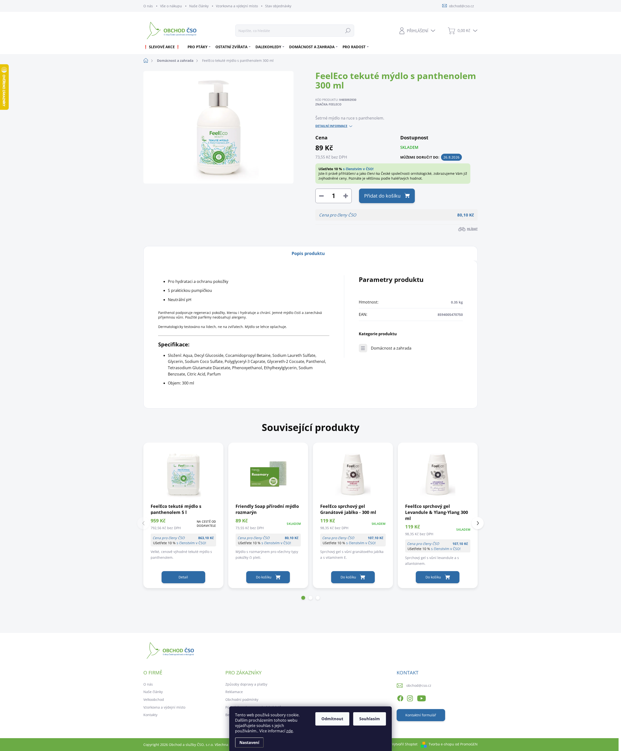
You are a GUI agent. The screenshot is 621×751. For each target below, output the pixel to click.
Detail (183, 577)
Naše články (199, 6)
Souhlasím (369, 718)
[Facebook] (400, 697)
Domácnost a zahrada (391, 348)
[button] (303, 598)
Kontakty (150, 714)
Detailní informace (331, 126)
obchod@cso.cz (418, 685)
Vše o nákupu (171, 6)
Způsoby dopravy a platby (246, 684)
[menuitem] (163, 47)
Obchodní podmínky (241, 699)
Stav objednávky (278, 6)
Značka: (328, 104)
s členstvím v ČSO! (358, 169)
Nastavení (249, 742)
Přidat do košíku (382, 195)
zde (289, 731)
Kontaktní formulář (420, 715)
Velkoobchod (153, 699)
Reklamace (234, 691)
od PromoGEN (466, 744)
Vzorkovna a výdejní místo (237, 6)
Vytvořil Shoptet (404, 744)
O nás (148, 6)
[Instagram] (410, 697)
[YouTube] (421, 697)
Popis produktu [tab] (308, 253)
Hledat (348, 30)
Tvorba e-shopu (441, 744)
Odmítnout (332, 718)
